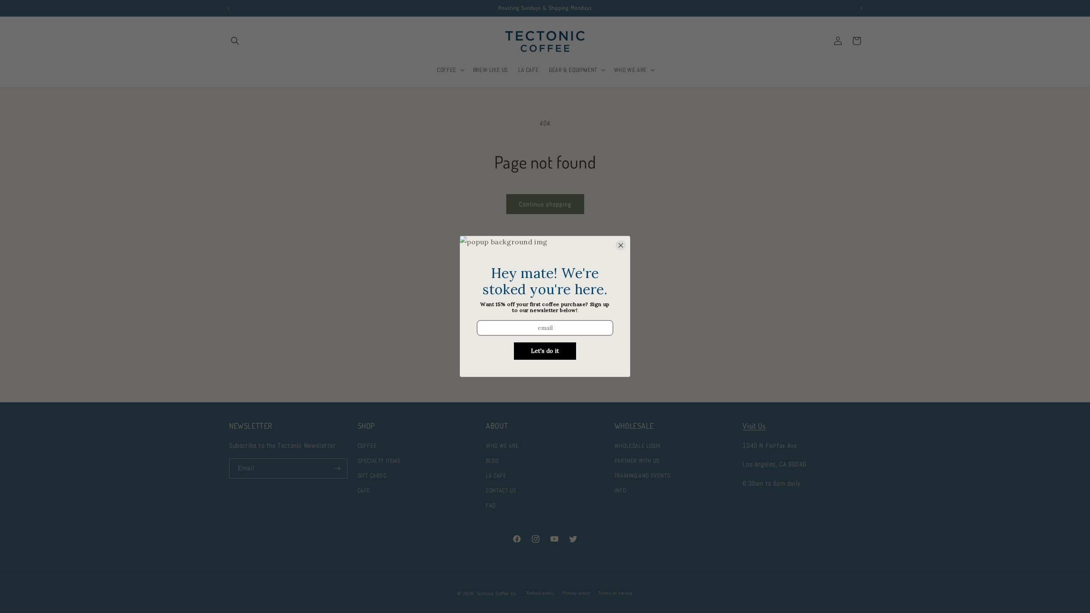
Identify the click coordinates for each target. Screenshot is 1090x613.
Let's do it (545, 351)
